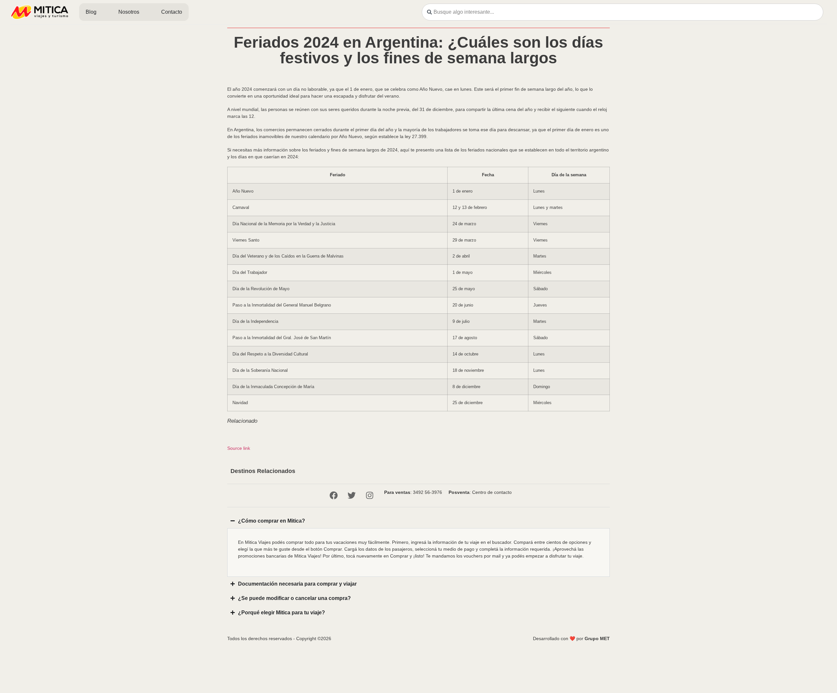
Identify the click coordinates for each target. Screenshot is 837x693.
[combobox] (622, 12)
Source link (238, 448)
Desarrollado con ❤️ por (571, 638)
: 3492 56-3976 (413, 492)
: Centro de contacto (480, 492)
